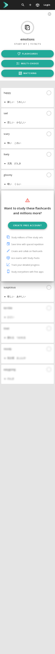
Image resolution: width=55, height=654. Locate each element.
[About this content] (49, 14)
